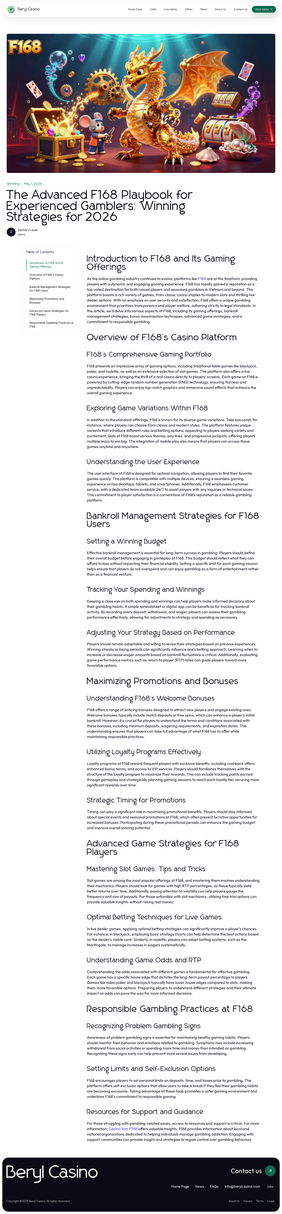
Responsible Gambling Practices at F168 (51, 324)
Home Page (180, 1186)
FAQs (214, 1186)
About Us (234, 1201)
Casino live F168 (123, 1128)
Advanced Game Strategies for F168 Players (49, 312)
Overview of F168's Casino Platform (47, 276)
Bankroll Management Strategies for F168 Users (50, 288)
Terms (260, 1201)
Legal (270, 1201)
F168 (202, 278)
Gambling (13, 183)
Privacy (247, 1201)
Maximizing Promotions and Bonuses (47, 300)
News (199, 1186)
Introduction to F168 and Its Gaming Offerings (46, 264)
